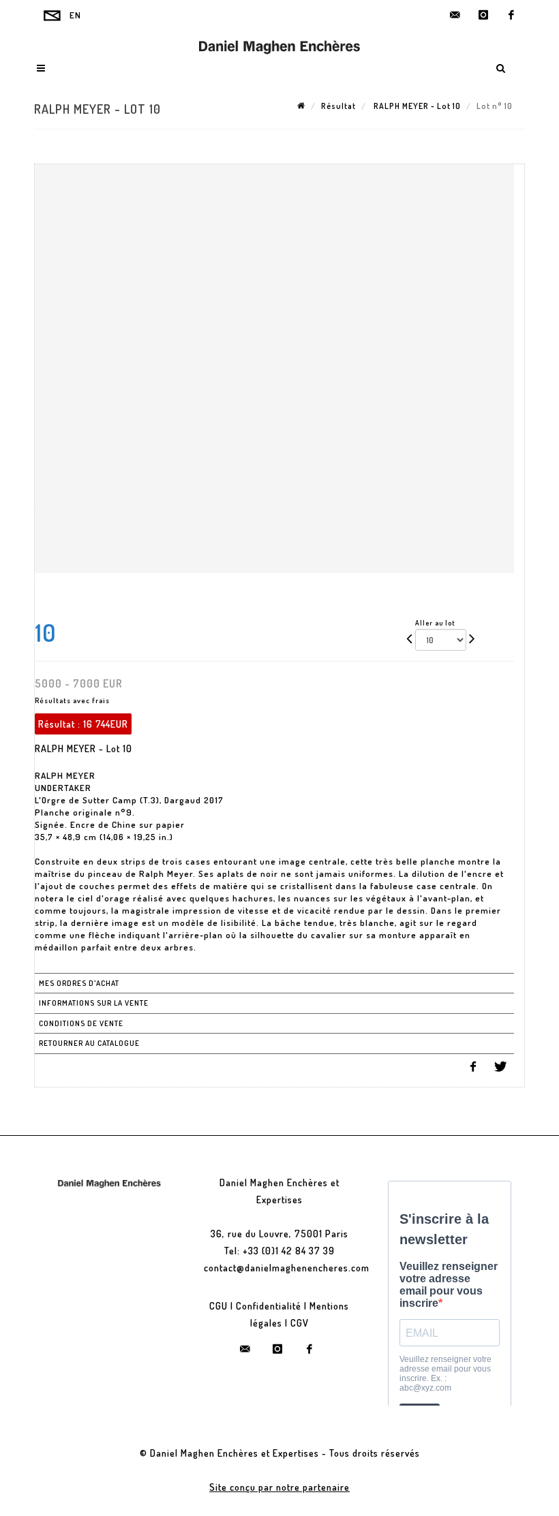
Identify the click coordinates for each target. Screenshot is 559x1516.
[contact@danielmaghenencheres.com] (455, 15)
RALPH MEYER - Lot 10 (416, 106)
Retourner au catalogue (89, 1043)
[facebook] (511, 15)
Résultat (338, 106)
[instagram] (483, 15)
